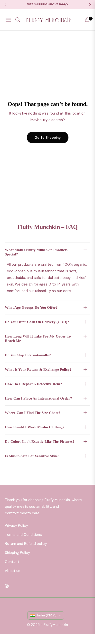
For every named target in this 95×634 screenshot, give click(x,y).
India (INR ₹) (47, 615)
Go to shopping (48, 137)
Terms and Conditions (23, 534)
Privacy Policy (16, 525)
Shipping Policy (17, 552)
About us (12, 570)
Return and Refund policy (26, 543)
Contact (12, 561)
